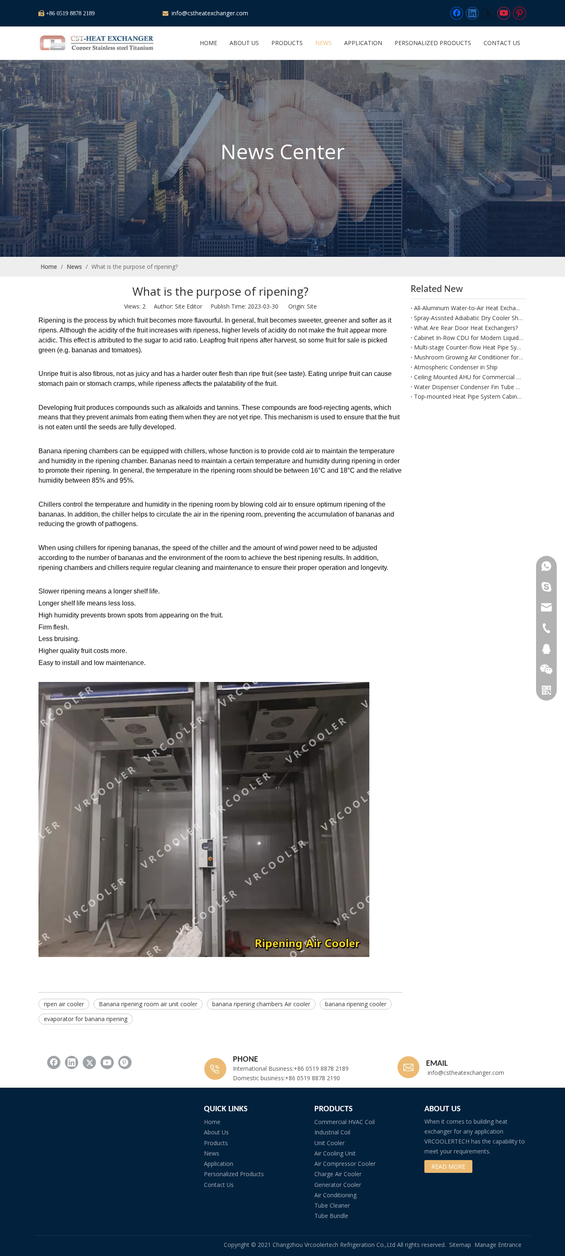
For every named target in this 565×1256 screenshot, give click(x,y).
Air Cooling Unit (335, 1153)
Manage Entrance (498, 1245)
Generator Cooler (337, 1185)
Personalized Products (234, 1174)
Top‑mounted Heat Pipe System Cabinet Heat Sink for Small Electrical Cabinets (468, 396)
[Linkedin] (472, 13)
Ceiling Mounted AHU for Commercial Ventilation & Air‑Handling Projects (468, 377)
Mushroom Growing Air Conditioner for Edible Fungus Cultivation (468, 357)
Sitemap (460, 1245)
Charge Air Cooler (338, 1174)
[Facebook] (456, 13)
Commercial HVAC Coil (344, 1122)
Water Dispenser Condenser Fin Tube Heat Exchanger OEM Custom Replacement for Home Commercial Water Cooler (468, 387)
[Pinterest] (519, 13)
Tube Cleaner (332, 1205)
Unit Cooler (329, 1143)
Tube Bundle (331, 1216)
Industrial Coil (332, 1132)
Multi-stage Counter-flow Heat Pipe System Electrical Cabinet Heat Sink (468, 347)
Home (212, 1122)
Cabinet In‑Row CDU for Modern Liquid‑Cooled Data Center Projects (468, 338)
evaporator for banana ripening (85, 1019)
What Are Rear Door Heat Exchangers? (466, 328)
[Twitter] (488, 13)
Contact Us (219, 1185)
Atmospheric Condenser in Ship (456, 367)
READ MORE (448, 1166)
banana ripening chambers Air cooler (261, 1004)
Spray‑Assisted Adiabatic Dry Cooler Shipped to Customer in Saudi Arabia (468, 318)
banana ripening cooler (355, 1004)
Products (216, 1143)
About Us (216, 1132)
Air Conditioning (335, 1195)
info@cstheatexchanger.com (209, 13)
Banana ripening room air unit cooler (148, 1004)
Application (218, 1163)
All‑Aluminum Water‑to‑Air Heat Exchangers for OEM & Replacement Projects (468, 308)
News (211, 1153)
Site (312, 306)
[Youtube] (503, 13)
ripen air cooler (64, 1004)
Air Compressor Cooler (345, 1163)
